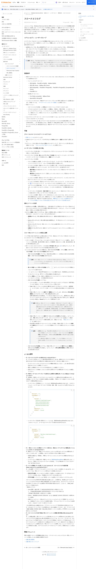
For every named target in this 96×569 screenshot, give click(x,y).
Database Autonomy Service (16, 6)
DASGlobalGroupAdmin (57, 459)
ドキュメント (5, 6)
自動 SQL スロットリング (32, 541)
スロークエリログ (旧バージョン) (44, 145)
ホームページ (27, 13)
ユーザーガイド (53, 13)
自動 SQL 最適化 (30, 539)
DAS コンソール (30, 137)
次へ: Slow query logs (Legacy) (65, 547)
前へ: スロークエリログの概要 (33, 547)
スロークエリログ (66, 13)
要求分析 (60, 13)
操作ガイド (46, 13)
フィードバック (52, 554)
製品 (72, 22)
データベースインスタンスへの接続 (47, 102)
